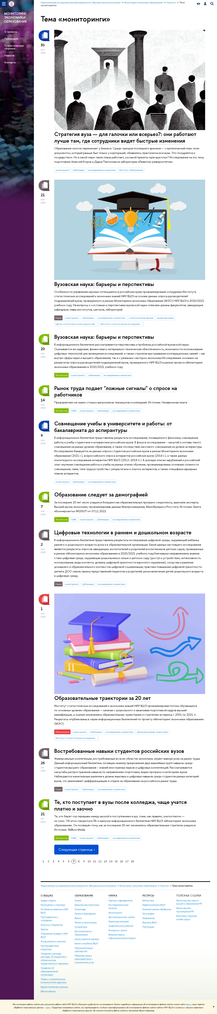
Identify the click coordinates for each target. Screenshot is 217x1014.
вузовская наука (165, 317)
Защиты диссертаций (118, 921)
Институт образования (131, 170)
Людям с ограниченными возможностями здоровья (53, 981)
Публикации (11, 38)
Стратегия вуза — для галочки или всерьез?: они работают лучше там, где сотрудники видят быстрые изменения (125, 137)
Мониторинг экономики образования (138, 885)
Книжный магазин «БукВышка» (156, 909)
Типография (148, 913)
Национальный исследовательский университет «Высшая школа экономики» (78, 885)
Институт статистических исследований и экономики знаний (122, 323)
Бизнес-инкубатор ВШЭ (86, 943)
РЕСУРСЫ (148, 895)
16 (121, 861)
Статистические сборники (14, 47)
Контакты (10, 62)
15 (116, 861)
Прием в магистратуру (86, 922)
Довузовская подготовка (87, 904)
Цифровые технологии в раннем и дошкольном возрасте (122, 532)
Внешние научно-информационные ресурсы (122, 936)
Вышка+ (78, 918)
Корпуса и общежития (52, 924)
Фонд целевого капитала (53, 941)
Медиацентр (148, 918)
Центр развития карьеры (87, 939)
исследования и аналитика (101, 170)
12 (100, 861)
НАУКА (112, 895)
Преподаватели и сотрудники (49, 919)
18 (132, 861)
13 (105, 861)
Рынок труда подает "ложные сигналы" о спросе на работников (115, 391)
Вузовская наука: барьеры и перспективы (104, 284)
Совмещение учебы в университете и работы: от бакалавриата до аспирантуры (113, 427)
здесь (188, 1004)
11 (94, 861)
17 (127, 861)
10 (89, 861)
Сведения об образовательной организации (49, 971)
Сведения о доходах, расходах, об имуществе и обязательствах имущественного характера (54, 958)
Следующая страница (75, 849)
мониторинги (62, 170)
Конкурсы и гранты (117, 930)
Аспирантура (81, 926)
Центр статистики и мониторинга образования (77, 323)
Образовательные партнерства (84, 950)
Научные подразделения (120, 900)
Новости (9, 55)
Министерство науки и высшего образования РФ (189, 902)
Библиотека (148, 900)
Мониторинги (115, 912)
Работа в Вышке (48, 991)
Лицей (78, 900)
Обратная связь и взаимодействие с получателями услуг (84, 959)
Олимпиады (80, 909)
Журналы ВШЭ (149, 922)
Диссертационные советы (121, 917)
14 (110, 861)
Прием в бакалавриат (85, 913)
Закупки (44, 929)
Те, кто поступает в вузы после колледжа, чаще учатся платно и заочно (120, 805)
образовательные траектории (152, 731)
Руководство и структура (53, 904)
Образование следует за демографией (101, 494)
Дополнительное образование (83, 933)
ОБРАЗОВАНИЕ (84, 895)
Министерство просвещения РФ (185, 910)
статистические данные (141, 317)
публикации (78, 170)
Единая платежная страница (54, 986)
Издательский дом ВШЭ (153, 904)
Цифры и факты (48, 900)
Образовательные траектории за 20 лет (102, 698)
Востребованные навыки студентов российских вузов (119, 751)
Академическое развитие (120, 925)
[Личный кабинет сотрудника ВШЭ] (205, 4)
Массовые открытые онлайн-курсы (186, 917)
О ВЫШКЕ (47, 895)
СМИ (73, 410)
